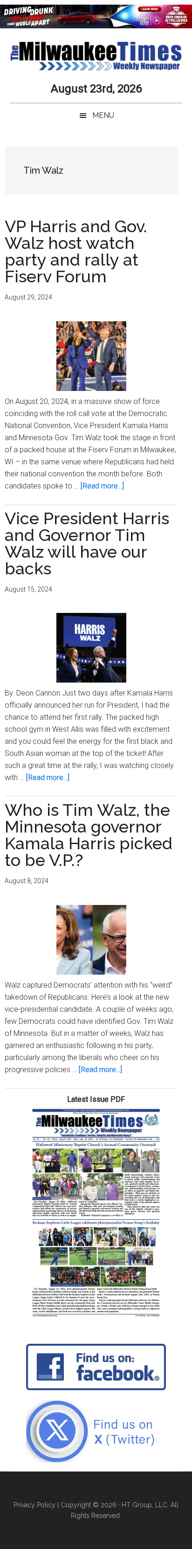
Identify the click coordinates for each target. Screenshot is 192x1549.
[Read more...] (102, 486)
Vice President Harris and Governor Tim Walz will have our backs (87, 543)
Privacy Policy (34, 1505)
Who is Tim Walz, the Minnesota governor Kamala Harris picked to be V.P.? (88, 835)
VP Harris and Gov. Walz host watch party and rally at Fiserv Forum (76, 251)
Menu (103, 115)
